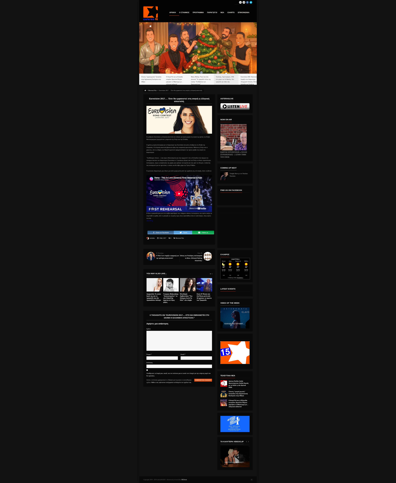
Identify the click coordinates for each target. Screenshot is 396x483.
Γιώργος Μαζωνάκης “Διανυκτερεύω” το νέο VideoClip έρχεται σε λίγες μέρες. (154, 298)
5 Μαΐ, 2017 (162, 238)
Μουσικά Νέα (180, 238)
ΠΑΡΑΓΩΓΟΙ (212, 12)
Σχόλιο (148, 329)
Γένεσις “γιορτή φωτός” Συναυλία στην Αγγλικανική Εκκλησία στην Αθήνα (238, 393)
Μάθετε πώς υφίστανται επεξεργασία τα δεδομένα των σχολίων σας (171, 382)
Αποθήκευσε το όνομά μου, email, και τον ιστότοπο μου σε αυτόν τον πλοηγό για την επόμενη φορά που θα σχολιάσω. (178, 375)
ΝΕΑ (222, 12)
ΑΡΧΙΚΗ (172, 12)
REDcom (184, 479)
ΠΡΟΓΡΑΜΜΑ (198, 12)
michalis (152, 238)
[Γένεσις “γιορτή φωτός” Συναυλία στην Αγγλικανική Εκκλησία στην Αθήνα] (223, 394)
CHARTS (231, 12)
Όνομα (149, 354)
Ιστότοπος (149, 362)
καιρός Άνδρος (235, 259)
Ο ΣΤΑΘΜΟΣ (184, 12)
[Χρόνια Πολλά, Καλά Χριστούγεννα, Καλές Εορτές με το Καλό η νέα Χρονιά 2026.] (223, 383)
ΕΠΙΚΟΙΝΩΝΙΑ (243, 12)
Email (183, 354)
